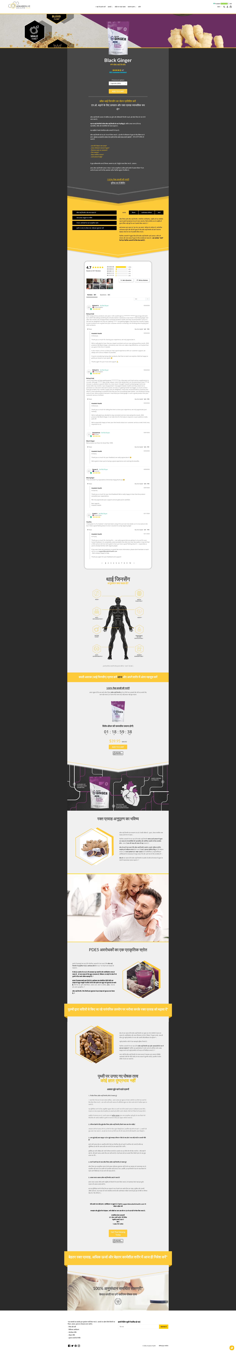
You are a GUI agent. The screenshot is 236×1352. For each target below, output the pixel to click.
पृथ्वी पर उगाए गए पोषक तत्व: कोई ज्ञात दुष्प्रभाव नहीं (90, 228)
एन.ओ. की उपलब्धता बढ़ (89, 972)
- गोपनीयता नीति (72, 1332)
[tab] (124, 213)
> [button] (134, 563)
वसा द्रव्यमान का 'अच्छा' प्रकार (134, 852)
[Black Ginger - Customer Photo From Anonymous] (110, 281)
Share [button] (90, 329)
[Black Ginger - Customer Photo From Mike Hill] (103, 281)
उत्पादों (110, 7)
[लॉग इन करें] (227, 7)
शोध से (121, 858)
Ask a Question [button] (127, 280)
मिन (122, 734)
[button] (219, 6)
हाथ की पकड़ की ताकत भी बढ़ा (135, 843)
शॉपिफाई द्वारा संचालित (163, 1346)
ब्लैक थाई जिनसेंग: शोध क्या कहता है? (86, 213)
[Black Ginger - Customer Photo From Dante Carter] (110, 286)
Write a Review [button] (143, 280)
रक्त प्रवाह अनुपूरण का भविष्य (84, 218)
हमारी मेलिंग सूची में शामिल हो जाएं (129, 1322)
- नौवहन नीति (71, 1335)
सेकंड (130, 734)
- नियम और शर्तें (72, 1327)
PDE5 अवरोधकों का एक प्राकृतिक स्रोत (87, 223)
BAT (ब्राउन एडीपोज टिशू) (148, 849)
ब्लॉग (139, 7)
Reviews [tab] (89, 295)
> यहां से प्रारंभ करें (100, 7)
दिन (106, 734)
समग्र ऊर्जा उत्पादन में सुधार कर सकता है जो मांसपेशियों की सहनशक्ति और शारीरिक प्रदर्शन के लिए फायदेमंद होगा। (140, 841)
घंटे (114, 734)
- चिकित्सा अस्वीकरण (73, 1329)
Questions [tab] (103, 295)
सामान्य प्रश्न (132, 7)
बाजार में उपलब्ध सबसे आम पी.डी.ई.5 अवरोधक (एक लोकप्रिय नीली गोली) (91, 980)
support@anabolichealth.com (108, 551)
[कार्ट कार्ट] (231, 6)
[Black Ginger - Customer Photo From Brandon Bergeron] (89, 281)
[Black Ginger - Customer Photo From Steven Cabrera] (96, 286)
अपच (108, 985)
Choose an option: (118, 80)
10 (130, 563)
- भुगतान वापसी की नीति (74, 1338)
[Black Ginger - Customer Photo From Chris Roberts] (96, 281)
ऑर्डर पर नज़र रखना (120, 7)
